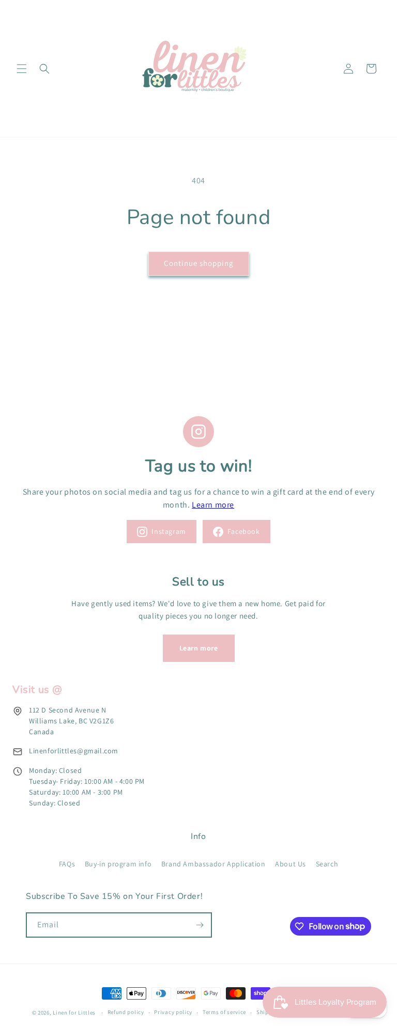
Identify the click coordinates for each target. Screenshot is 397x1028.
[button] (21, 68)
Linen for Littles (74, 1012)
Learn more (213, 504)
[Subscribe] (199, 925)
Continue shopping (199, 263)
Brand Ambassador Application (213, 863)
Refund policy (126, 1012)
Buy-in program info (118, 863)
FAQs (67, 863)
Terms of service (224, 1012)
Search (327, 863)
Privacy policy (173, 1012)
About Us (290, 863)
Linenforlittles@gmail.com (73, 750)
